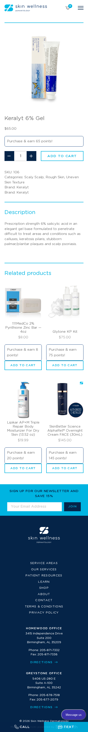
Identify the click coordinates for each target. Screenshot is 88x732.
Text (69, 727)
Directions (41, 662)
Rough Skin (55, 177)
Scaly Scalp (34, 177)
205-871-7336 (47, 654)
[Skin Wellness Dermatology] (26, 7)
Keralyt (22, 187)
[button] (23, 365)
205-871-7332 (50, 650)
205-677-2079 (47, 699)
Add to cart (62, 156)
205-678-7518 (49, 695)
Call (25, 727)
